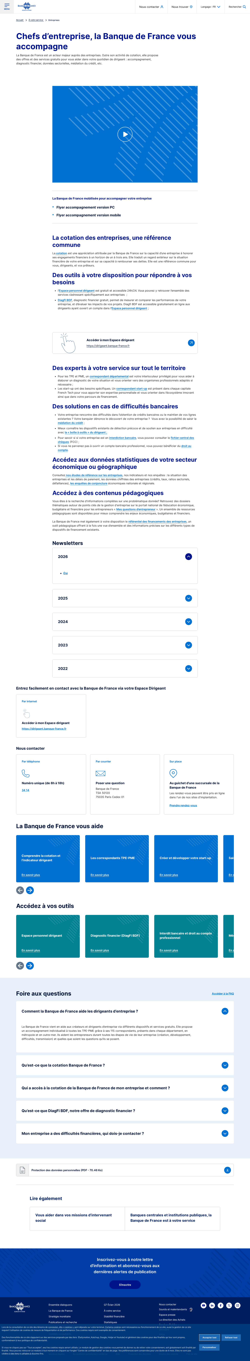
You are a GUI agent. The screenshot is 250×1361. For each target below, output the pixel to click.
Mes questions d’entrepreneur (135, 509)
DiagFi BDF (65, 300)
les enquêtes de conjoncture (88, 483)
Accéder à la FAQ (223, 993)
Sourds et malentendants (173, 1309)
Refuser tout (231, 1337)
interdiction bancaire (122, 437)
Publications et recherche (63, 1322)
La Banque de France (60, 1310)
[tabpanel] (124, 613)
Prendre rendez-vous (183, 805)
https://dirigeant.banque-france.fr (44, 728)
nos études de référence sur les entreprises (93, 475)
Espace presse (167, 1314)
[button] (237, 6)
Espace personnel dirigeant (77, 290)
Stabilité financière (114, 1316)
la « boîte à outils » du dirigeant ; (86, 432)
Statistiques (110, 1322)
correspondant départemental (109, 376)
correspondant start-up (131, 388)
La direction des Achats (172, 1319)
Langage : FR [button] (208, 6)
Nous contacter (167, 1304)
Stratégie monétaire (60, 1316)
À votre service (112, 1310)
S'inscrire (125, 1284)
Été (65, 573)
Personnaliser (209, 1347)
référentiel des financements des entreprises (157, 521)
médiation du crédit (70, 423)
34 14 (25, 790)
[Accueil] (20, 1307)
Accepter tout (209, 1337)
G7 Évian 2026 (112, 1304)
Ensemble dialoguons (60, 1304)
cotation (61, 253)
